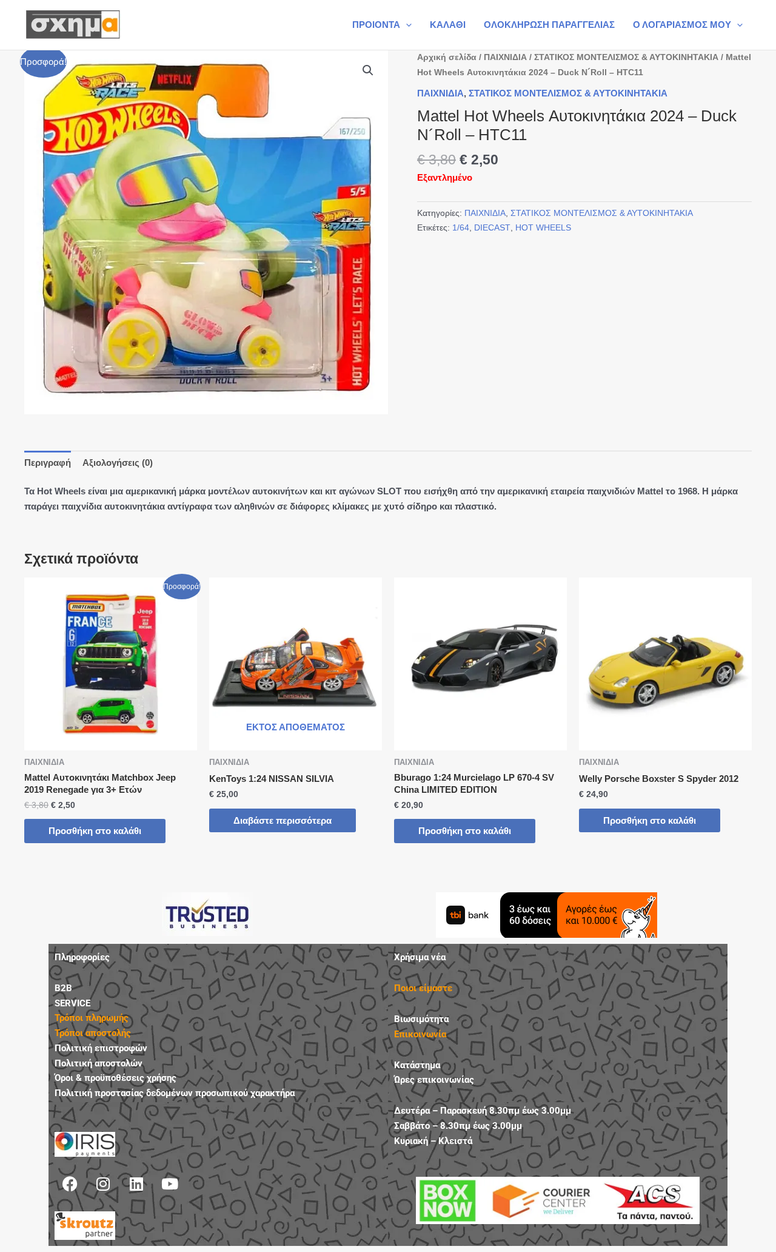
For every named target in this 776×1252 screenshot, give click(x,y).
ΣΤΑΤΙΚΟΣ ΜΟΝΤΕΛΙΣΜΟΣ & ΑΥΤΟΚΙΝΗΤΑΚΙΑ (626, 57)
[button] (406, 25)
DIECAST (492, 227)
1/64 (460, 227)
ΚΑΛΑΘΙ (448, 24)
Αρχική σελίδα (447, 57)
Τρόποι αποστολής (93, 1033)
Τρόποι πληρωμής (92, 1017)
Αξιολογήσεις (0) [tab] (117, 462)
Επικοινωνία (420, 1034)
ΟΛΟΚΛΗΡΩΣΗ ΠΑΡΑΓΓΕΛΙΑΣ (549, 24)
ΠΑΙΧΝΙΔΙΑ (505, 57)
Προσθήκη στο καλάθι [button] (94, 831)
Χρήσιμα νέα (420, 957)
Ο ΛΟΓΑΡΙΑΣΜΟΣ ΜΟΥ (682, 24)
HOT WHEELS (543, 227)
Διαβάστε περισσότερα (282, 820)
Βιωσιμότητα (421, 1019)
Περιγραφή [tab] (47, 462)
